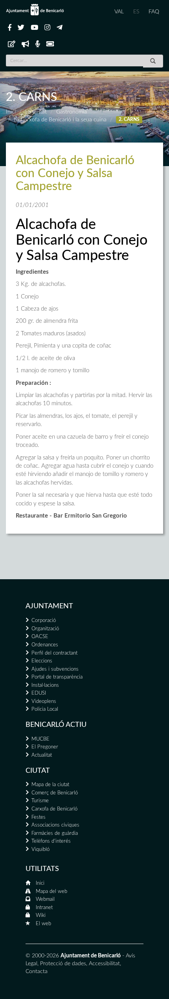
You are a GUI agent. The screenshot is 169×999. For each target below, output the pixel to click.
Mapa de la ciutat (50, 784)
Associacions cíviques (55, 825)
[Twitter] (21, 28)
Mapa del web (51, 891)
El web (43, 923)
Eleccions (41, 661)
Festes (38, 817)
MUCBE (40, 739)
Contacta (37, 971)
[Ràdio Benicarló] (37, 44)
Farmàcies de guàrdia (54, 833)
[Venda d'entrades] (50, 44)
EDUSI (38, 693)
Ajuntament (49, 606)
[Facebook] (9, 28)
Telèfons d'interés (51, 841)
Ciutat (38, 770)
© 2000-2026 (42, 956)
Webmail (45, 899)
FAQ (154, 12)
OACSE (39, 636)
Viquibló (40, 849)
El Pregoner (44, 747)
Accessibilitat (104, 963)
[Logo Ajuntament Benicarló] (35, 9)
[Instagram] (47, 28)
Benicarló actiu (56, 724)
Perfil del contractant (54, 653)
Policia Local (44, 709)
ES (136, 12)
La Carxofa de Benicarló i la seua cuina (60, 120)
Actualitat (41, 755)
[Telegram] (59, 28)
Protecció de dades (63, 963)
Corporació (43, 620)
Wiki (41, 915)
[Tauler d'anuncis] (11, 44)
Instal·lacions (45, 685)
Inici (11, 112)
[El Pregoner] (25, 44)
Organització (45, 628)
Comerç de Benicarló (54, 793)
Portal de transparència (57, 677)
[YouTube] (34, 28)
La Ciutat (36, 112)
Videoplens (43, 701)
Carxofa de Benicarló (54, 809)
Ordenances (44, 645)
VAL (119, 12)
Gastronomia (71, 112)
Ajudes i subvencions (55, 669)
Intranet (44, 907)
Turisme (40, 800)
